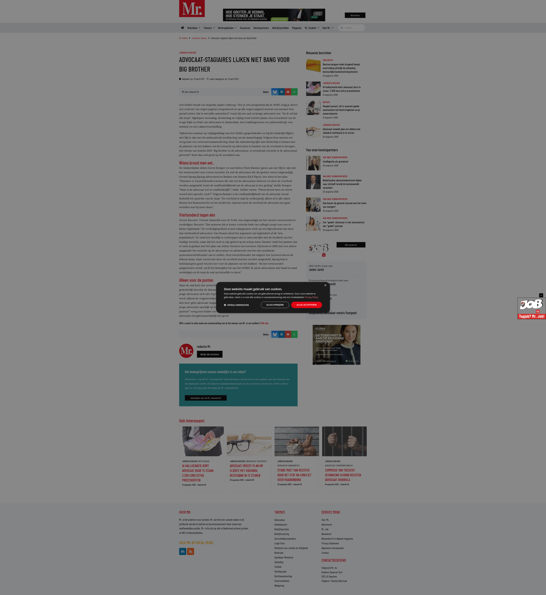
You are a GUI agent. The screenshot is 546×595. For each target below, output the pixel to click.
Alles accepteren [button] (307, 304)
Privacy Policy (311, 297)
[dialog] (273, 297)
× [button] (325, 285)
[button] (236, 304)
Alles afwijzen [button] (275, 304)
